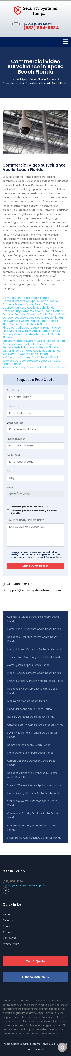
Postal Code (14, 455)
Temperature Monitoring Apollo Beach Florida (34, 657)
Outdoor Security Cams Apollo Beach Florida (33, 318)
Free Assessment (35, 977)
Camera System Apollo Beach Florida (28, 304)
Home (15, 79)
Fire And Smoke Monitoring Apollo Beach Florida (35, 680)
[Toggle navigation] (65, 41)
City (9, 471)
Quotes (7, 926)
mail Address (15, 422)
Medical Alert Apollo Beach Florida (27, 701)
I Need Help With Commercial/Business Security (33, 511)
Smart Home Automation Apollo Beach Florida (34, 837)
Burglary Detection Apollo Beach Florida (30, 716)
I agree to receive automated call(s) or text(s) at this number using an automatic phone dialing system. (36, 554)
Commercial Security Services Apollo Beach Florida (32, 815)
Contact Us (9, 938)
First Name (13, 390)
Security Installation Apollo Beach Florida (30, 347)
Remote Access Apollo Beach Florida (28, 744)
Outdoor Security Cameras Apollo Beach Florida (35, 314)
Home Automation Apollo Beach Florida (30, 752)
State (10, 487)
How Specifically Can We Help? (25, 520)
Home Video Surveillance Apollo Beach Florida (34, 629)
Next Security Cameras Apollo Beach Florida (32, 311)
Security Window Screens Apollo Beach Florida (34, 785)
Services (8, 932)
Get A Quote (35, 961)
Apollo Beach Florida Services (39, 79)
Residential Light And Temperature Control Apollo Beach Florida (32, 775)
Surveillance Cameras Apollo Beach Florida (32, 351)
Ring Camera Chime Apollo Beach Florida (30, 321)
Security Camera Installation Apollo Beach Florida (31, 335)
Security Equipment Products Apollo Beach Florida (32, 734)
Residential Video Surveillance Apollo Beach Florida (32, 691)
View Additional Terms (50, 557)
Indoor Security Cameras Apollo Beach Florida (34, 672)
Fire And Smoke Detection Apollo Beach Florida (34, 649)
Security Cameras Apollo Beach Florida (29, 344)
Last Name (13, 406)
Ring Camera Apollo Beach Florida (26, 324)
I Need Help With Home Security (29, 506)
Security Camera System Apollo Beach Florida (34, 341)
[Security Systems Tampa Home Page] (35, 10)
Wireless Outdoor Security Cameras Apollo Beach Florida (31, 362)
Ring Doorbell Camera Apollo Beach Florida (32, 328)
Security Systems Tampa (35, 1044)
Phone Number (16, 439)
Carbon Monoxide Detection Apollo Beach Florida (31, 763)
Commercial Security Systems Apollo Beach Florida (32, 827)
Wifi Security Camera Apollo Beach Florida (31, 357)
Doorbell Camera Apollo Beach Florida (29, 308)
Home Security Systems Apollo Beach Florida (33, 793)
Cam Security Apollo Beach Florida (26, 298)
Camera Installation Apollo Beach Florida (30, 301)
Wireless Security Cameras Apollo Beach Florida (35, 367)
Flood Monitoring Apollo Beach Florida (29, 708)
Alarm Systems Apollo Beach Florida (28, 665)
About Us (8, 920)
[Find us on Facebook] (6, 890)
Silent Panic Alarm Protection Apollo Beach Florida (32, 803)
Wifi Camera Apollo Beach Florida (25, 354)
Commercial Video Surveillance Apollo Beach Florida (33, 619)
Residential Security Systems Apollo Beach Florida (32, 639)
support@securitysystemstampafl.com (34, 590)
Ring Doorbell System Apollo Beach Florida (31, 331)
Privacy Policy (11, 943)
